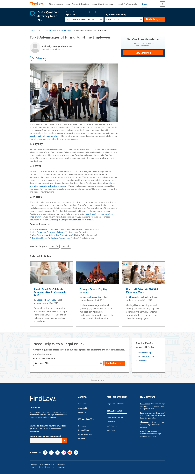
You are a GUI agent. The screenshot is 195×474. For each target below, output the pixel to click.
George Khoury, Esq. (46, 299)
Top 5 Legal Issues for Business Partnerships (51, 238)
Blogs (40, 30)
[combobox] (84, 19)
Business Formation (145, 356)
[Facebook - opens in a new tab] (45, 452)
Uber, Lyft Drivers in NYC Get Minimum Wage (142, 291)
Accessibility (83, 408)
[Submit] (64, 440)
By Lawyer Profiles (85, 434)
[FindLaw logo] (38, 4)
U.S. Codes (111, 430)
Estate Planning (144, 352)
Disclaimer (50, 467)
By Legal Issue (83, 430)
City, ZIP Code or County (115, 14)
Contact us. (52, 417)
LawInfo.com (145, 431)
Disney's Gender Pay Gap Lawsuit (93, 291)
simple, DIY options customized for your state (73, 220)
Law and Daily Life (52, 30)
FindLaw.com (145, 404)
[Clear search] (101, 19)
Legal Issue (70, 14)
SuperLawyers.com (147, 413)
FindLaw (32, 30)
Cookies (61, 467)
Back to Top (98, 380)
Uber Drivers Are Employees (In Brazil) (48, 232)
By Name (81, 438)
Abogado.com (145, 422)
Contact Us (82, 412)
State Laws (142, 360)
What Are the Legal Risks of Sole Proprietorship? (52, 235)
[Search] (162, 4)
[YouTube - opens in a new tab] (51, 452)
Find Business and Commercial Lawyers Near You (53, 229)
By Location (82, 426)
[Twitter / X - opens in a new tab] (57, 452)
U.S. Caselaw (112, 426)
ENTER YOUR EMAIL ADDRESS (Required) (45, 436)
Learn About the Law (115, 417)
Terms (32, 467)
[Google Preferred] (76, 452)
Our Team (82, 404)
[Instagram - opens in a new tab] (63, 452)
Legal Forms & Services (115, 404)
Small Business (66, 30)
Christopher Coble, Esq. (140, 297)
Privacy (40, 467)
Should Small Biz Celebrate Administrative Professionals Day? (50, 292)
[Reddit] (69, 452)
